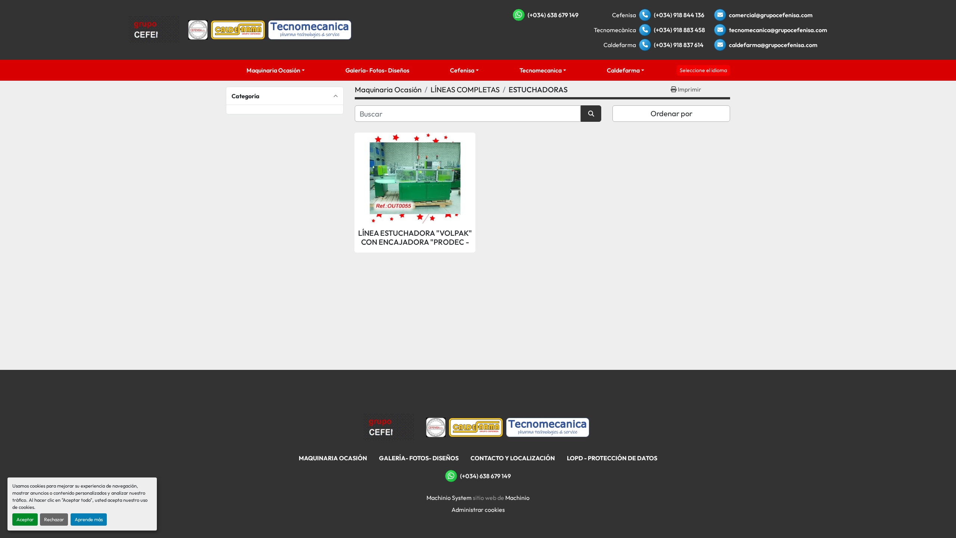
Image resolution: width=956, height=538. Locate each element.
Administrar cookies (478, 509)
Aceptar (25, 519)
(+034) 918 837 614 (679, 45)
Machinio (517, 497)
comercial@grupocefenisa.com (771, 15)
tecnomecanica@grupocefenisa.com (778, 30)
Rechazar (54, 519)
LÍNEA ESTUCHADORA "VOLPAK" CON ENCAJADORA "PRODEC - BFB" (415, 238)
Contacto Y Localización (513, 458)
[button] (275, 70)
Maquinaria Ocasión (273, 70)
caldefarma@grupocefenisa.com (773, 45)
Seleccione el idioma (703, 70)
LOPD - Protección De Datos (612, 458)
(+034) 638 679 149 (553, 15)
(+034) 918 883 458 (679, 30)
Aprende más (89, 519)
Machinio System (449, 497)
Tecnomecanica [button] (540, 70)
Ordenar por (671, 113)
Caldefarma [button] (623, 70)
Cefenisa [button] (462, 70)
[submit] (591, 113)
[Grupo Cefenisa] (389, 426)
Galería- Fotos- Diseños (377, 70)
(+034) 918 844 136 (679, 15)
